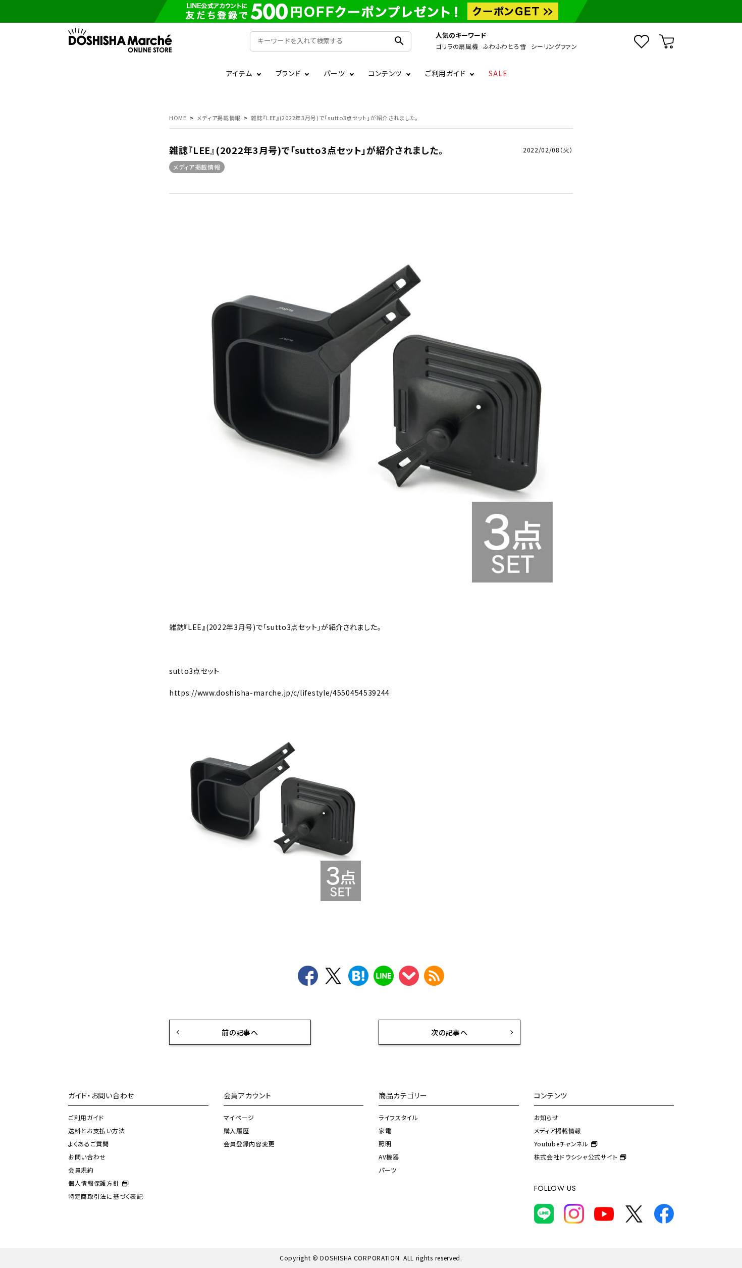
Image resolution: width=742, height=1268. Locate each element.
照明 (385, 1143)
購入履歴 (236, 1130)
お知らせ (546, 1117)
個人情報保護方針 (94, 1183)
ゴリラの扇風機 (457, 46)
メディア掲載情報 (197, 167)
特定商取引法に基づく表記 (105, 1196)
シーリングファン (554, 46)
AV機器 (389, 1156)
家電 (385, 1130)
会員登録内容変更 (249, 1143)
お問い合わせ (87, 1156)
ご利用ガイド (445, 73)
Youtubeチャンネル (561, 1143)
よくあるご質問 (88, 1143)
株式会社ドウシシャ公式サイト (576, 1156)
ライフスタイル (398, 1117)
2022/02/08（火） (548, 149)
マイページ (239, 1117)
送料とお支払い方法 (96, 1130)
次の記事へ (449, 1032)
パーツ (388, 1170)
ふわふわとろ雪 (504, 46)
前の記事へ (240, 1032)
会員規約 (81, 1170)
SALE (498, 73)
